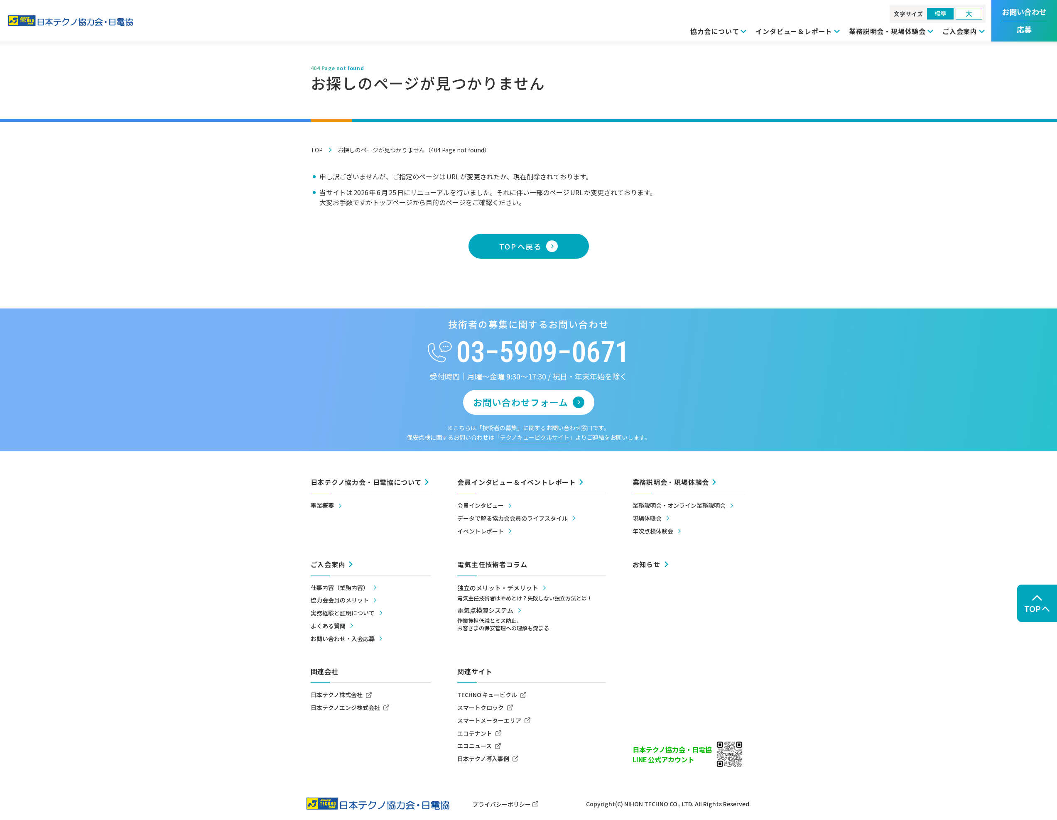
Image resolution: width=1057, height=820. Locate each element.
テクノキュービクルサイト (534, 437)
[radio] (940, 14)
